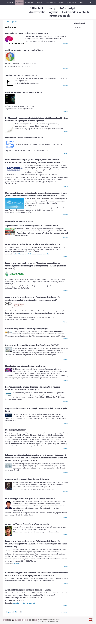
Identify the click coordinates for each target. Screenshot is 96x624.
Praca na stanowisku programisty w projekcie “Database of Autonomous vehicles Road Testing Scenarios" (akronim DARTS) (34, 161)
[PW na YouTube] (24, 621)
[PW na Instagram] (27, 621)
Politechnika (37, 10)
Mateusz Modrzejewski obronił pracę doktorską (27, 479)
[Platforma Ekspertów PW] (13, 621)
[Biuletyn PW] (16, 621)
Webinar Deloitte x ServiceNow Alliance (23, 92)
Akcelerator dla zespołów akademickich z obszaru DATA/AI (32, 345)
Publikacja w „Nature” (15, 430)
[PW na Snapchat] (21, 621)
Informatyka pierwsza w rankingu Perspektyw (26, 328)
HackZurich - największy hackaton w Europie (25, 366)
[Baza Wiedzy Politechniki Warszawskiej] (4, 621)
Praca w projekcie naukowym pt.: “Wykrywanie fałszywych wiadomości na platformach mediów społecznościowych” (32, 298)
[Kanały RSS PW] (35, 621)
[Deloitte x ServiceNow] (10, 99)
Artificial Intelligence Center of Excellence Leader (28, 590)
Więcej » (65, 44)
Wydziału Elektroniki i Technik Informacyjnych (69, 13)
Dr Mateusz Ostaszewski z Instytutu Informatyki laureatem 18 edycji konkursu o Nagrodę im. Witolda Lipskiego (36, 119)
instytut (16, 564)
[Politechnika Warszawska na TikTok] (10, 621)
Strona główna (11, 22)
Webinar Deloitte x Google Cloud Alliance (24, 50)
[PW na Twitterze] (30, 621)
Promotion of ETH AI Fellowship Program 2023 (26, 33)
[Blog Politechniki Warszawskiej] (19, 621)
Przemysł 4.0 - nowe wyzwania (19, 221)
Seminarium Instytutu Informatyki (21, 75)
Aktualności (79, 23)
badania (16, 603)
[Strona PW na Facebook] (33, 621)
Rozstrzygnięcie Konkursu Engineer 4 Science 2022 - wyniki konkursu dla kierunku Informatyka (32, 388)
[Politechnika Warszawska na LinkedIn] (7, 621)
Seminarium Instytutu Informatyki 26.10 (24, 137)
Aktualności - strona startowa (80, 29)
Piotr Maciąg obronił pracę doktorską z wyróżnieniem (30, 498)
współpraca (23, 603)
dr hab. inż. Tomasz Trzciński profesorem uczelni (27, 524)
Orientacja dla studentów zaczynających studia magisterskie (32, 244)
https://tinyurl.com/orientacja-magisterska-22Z (31, 254)
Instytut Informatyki (62, 8)
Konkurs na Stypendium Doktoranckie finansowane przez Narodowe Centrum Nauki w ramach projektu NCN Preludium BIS (36, 574)
